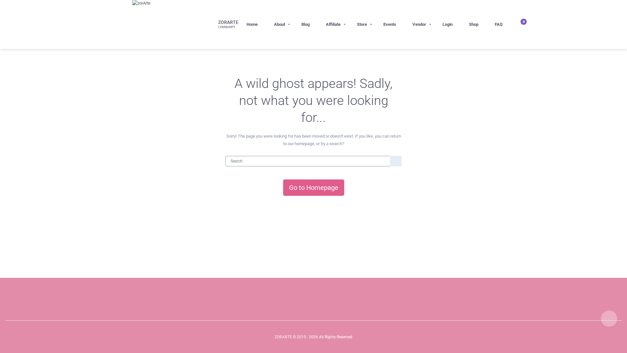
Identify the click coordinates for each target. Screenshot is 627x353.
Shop (473, 24)
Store (362, 24)
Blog (305, 24)
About (279, 24)
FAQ (499, 24)
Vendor (419, 24)
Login (447, 24)
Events (389, 24)
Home (252, 24)
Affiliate (333, 24)
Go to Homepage (313, 188)
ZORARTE (283, 337)
